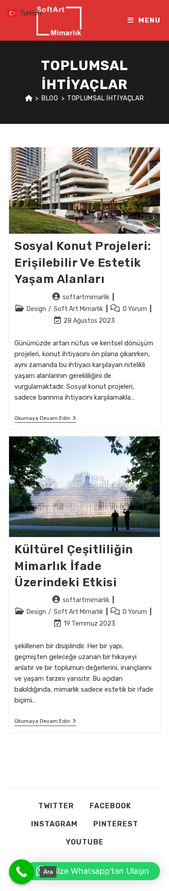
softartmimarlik (86, 297)
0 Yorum (135, 309)
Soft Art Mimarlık (78, 309)
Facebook (110, 805)
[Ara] (21, 871)
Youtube (85, 842)
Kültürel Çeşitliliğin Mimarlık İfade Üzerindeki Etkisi (73, 565)
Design (36, 309)
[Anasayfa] (29, 98)
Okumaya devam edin (45, 419)
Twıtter (56, 805)
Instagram (54, 824)
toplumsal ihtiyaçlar (105, 98)
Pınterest (115, 824)
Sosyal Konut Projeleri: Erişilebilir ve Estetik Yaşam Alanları (82, 262)
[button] (92, 871)
